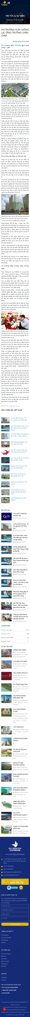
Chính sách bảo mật (20, 1007)
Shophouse (4, 964)
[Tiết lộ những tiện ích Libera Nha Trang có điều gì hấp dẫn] (6, 550)
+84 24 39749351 (8, 869)
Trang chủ (9, 20)
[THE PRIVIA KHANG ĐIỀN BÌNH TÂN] (6, 699)
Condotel (4, 959)
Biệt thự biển (5, 961)
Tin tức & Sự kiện (19, 20)
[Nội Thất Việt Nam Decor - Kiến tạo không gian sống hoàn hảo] (6, 606)
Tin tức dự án (15, 634)
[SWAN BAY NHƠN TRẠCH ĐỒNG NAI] (6, 804)
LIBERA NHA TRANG (19, 650)
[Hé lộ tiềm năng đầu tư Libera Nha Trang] (6, 573)
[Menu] (9, 2)
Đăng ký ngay (16, 924)
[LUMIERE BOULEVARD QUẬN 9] (6, 742)
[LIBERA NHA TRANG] (6, 653)
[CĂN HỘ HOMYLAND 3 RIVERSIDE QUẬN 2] (6, 791)
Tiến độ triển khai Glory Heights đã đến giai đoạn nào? (18, 492)
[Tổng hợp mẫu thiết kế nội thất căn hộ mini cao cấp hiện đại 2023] (6, 617)
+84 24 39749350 (8, 866)
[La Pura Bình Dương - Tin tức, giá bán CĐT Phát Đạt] (6, 527)
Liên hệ (3, 942)
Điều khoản (11, 1007)
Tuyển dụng (4, 940)
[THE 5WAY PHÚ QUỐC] (6, 664)
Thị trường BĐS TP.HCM (11, 45)
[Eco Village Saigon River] (6, 687)
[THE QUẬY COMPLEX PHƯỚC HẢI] (6, 516)
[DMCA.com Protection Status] (21, 887)
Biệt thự (3, 956)
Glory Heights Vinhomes (20, 673)
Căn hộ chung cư (6, 953)
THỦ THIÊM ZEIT (18, 727)
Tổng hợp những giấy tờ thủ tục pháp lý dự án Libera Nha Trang (20, 594)
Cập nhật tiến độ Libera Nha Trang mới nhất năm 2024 (20, 560)
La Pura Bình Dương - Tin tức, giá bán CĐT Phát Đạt (21, 526)
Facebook (4, 977)
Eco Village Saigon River (20, 684)
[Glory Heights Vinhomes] (6, 676)
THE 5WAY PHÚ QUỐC (20, 661)
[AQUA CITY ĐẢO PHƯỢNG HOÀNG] (6, 766)
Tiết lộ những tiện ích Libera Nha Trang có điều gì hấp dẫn (20, 549)
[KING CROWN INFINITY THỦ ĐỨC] (6, 777)
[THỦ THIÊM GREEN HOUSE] (6, 712)
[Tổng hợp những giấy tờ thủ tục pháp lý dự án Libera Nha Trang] (6, 594)
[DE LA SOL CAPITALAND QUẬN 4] (6, 816)
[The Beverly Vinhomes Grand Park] (6, 752)
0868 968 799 (17, 883)
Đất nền (3, 966)
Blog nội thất (15, 641)
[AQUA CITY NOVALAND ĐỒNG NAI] (6, 829)
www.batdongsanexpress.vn (11, 875)
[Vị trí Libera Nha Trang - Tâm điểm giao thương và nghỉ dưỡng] (6, 538)
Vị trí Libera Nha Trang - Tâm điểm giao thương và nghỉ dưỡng (19, 428)
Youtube (3, 980)
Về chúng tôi (4, 935)
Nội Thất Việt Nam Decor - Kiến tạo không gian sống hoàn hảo (20, 605)
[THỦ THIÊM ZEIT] (6, 730)
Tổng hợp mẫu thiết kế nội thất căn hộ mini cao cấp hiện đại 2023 (20, 616)
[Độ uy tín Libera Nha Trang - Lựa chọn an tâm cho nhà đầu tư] (6, 583)
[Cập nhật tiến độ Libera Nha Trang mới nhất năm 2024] (6, 561)
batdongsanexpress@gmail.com (12, 872)
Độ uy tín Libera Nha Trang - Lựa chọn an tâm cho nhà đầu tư (20, 582)
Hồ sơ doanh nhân (15, 637)
